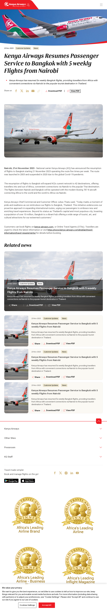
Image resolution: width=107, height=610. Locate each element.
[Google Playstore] (11, 480)
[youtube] (77, 473)
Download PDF (55, 91)
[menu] (101, 4)
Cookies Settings (27, 605)
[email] (33, 91)
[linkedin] (27, 91)
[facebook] (16, 91)
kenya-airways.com (43, 227)
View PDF (75, 91)
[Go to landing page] (17, 6)
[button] (99, 421)
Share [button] (14, 305)
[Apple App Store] (28, 480)
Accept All (46, 605)
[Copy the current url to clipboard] (38, 91)
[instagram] (66, 473)
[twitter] (22, 91)
